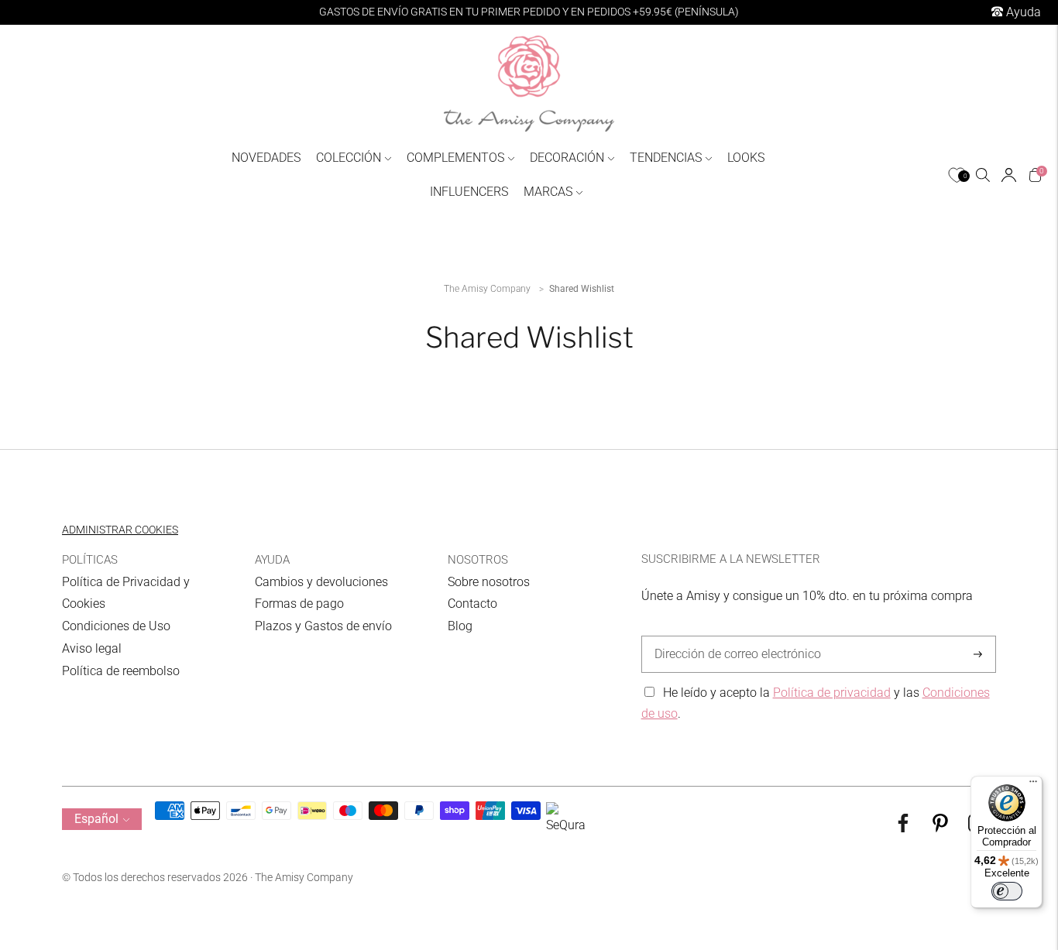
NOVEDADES (266, 157)
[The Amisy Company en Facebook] (903, 828)
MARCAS (548, 191)
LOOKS (745, 157)
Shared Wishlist (581, 288)
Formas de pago (299, 603)
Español (96, 818)
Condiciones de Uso (116, 626)
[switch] (1006, 891)
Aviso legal (92, 648)
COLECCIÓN (348, 157)
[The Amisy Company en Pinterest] (940, 828)
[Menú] (1033, 785)
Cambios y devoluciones (321, 581)
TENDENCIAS (666, 157)
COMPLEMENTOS (455, 157)
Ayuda (1022, 12)
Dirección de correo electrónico (730, 636)
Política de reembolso (121, 671)
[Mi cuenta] (1008, 175)
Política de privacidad (832, 692)
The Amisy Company (487, 288)
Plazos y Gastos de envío (323, 626)
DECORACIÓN (567, 157)
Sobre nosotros (489, 581)
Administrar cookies (120, 529)
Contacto (472, 603)
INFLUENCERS (469, 191)
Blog (460, 626)
